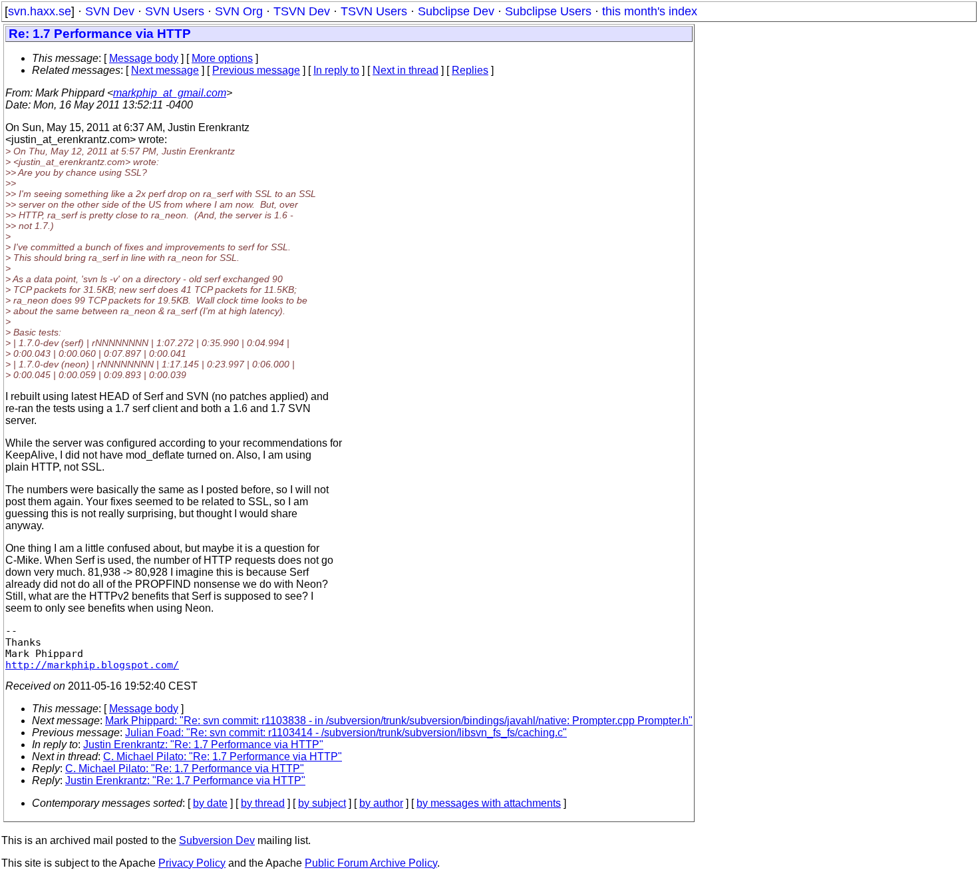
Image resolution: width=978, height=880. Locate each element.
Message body (143, 58)
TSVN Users (374, 11)
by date (210, 803)
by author (381, 803)
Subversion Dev (217, 840)
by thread (263, 803)
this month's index (649, 11)
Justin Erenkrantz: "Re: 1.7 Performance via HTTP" (203, 744)
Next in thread (405, 70)
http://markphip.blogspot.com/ (92, 664)
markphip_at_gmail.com (169, 93)
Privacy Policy (192, 863)
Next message (165, 70)
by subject (322, 803)
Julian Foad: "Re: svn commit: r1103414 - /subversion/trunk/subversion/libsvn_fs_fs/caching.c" (346, 732)
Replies (470, 70)
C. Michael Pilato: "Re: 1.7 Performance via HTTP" (222, 756)
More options (222, 58)
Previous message (256, 70)
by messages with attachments (488, 803)
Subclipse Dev (456, 11)
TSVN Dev (301, 11)
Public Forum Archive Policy (371, 863)
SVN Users (174, 11)
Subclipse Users (548, 11)
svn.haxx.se (39, 11)
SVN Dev (109, 11)
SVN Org (239, 11)
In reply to (336, 70)
